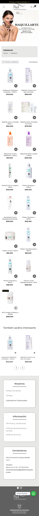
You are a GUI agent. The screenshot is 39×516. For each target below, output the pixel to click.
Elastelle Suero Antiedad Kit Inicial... (28, 123)
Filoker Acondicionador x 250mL (28, 250)
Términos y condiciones (16, 423)
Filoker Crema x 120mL (10, 251)
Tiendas (9, 396)
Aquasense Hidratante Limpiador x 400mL (10, 91)
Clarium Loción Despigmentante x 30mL (28, 281)
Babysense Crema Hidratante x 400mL (10, 154)
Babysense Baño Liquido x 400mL (28, 154)
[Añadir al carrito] (15, 352)
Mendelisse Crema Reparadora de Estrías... (10, 218)
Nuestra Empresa (13, 391)
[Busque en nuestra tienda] (32, 7)
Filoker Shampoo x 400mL (28, 186)
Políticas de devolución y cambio (16, 429)
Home (5, 53)
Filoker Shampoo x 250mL (28, 218)
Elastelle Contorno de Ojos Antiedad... (28, 91)
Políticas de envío (13, 435)
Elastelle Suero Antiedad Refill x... (10, 123)
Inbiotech (14, 53)
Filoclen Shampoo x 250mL (10, 281)
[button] (16, 368)
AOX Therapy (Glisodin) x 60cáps (10, 313)
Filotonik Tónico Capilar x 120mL (10, 186)
